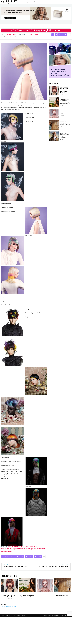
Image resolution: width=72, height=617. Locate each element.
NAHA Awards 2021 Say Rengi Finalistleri (24, 548)
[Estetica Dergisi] (2, 35)
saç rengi (12, 550)
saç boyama (4, 550)
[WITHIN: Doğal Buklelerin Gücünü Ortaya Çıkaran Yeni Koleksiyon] (54, 142)
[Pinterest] (59, 34)
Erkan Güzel (62, 121)
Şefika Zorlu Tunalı (63, 134)
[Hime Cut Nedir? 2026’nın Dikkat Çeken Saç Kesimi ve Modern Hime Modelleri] (54, 97)
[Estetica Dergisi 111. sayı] (54, 120)
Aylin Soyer (62, 101)
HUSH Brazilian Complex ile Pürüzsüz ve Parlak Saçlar (65, 130)
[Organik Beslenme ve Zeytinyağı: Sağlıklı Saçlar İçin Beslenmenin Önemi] (54, 108)
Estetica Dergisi (11, 34)
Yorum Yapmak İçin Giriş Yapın (9, 606)
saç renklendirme (6, 551)
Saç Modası (34, 34)
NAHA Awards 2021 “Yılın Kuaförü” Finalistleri (15, 567)
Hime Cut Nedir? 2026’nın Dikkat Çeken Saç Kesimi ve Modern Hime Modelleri (65, 96)
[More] (69, 34)
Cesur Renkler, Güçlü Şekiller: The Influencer (53, 566)
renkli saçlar (41, 548)
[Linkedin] (65, 34)
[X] (56, 34)
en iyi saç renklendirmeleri (16, 546)
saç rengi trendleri (32, 550)
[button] (3, 2)
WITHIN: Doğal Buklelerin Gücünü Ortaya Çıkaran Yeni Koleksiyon (65, 142)
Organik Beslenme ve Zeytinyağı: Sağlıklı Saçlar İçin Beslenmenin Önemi (65, 108)
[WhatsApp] (62, 34)
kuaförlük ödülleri (30, 546)
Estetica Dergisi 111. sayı (64, 119)
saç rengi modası (20, 550)
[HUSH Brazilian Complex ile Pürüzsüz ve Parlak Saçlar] (54, 131)
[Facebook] (52, 34)
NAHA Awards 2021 (6, 548)
